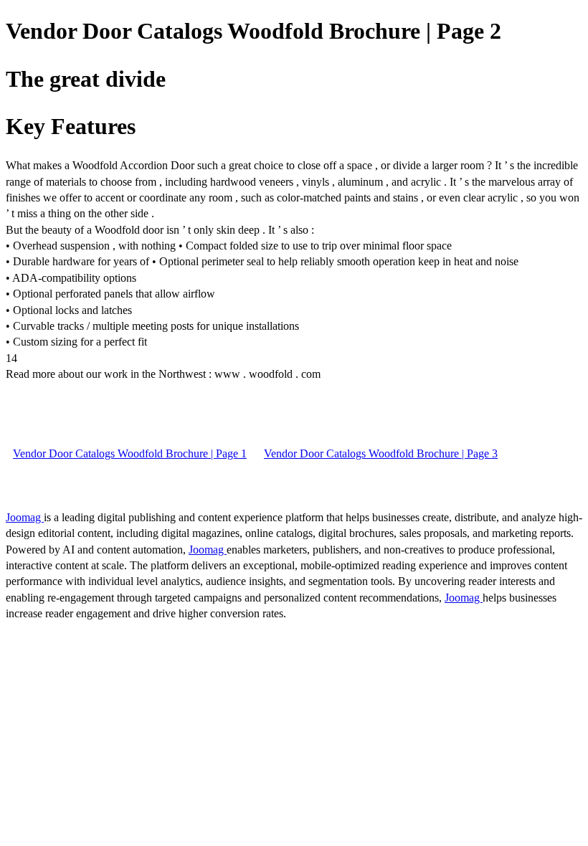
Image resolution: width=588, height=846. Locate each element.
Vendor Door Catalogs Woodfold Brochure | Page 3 (381, 453)
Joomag (25, 517)
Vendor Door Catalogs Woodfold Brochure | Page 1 (130, 453)
